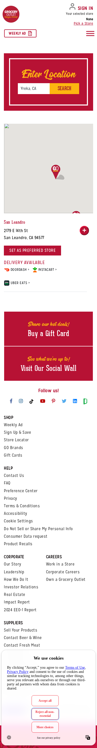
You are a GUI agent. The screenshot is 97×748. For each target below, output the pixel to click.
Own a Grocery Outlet (66, 579)
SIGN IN (85, 8)
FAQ (7, 483)
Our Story (12, 564)
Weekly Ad (17, 33)
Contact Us (14, 475)
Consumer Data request (26, 536)
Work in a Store (60, 564)
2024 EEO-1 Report (20, 610)
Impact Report (17, 602)
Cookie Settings (18, 521)
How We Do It (16, 579)
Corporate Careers (63, 572)
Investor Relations (21, 587)
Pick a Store (83, 23)
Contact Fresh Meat (22, 645)
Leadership (14, 572)
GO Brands (13, 447)
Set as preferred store (32, 250)
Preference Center (21, 491)
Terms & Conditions (22, 506)
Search (64, 88)
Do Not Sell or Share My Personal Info (38, 529)
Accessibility (15, 513)
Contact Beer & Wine (23, 637)
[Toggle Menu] (90, 33)
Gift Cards (13, 455)
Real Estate (14, 594)
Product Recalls (18, 544)
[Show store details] (84, 230)
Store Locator (16, 440)
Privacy (10, 498)
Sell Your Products (20, 630)
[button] (57, 172)
